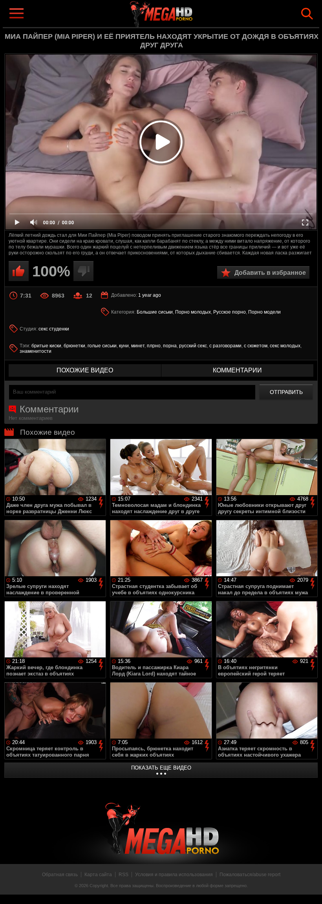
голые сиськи (102, 346)
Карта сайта (98, 874)
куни (124, 346)
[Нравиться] (19, 271)
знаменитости (35, 351)
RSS (123, 874)
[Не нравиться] (83, 271)
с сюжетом (255, 346)
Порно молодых (193, 312)
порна (170, 346)
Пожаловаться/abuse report (250, 874)
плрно (154, 346)
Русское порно (229, 312)
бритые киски (46, 346)
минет (138, 346)
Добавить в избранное (270, 272)
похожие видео (85, 370)
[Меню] (16, 13)
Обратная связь (60, 874)
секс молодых (285, 346)
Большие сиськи (155, 312)
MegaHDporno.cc (174, 13)
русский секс (193, 346)
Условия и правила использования (174, 874)
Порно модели (264, 312)
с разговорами (225, 346)
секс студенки (53, 329)
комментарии (237, 370)
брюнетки (74, 346)
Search (307, 14)
